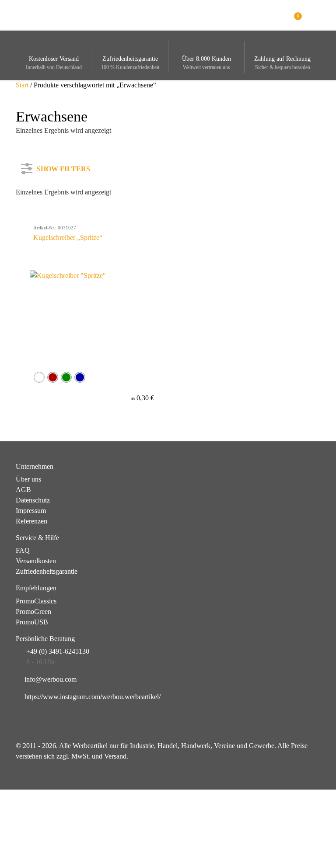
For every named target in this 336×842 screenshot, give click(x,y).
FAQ (23, 550)
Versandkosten (36, 561)
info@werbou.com (50, 679)
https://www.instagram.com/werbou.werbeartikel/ (92, 696)
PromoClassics (36, 601)
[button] (315, 14)
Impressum (31, 510)
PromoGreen (33, 611)
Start (22, 85)
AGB (23, 489)
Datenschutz (33, 500)
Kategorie (39, 201)
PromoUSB (32, 622)
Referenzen (31, 521)
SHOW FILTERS (63, 167)
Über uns (28, 479)
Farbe (34, 230)
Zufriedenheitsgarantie (46, 571)
